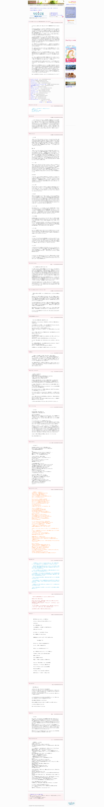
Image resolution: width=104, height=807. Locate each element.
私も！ (32, 94)
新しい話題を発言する (54, 14)
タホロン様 (32, 80)
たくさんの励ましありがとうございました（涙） (39, 84)
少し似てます (33, 96)
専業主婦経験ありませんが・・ (36, 85)
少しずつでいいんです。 (35, 91)
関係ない (32, 86)
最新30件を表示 (49, 102)
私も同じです (33, 93)
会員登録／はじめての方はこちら (71, 4)
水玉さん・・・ (33, 95)
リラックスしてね (34, 89)
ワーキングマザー (52, 5)
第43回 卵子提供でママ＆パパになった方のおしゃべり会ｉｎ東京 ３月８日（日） (44, 8)
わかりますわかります (34, 99)
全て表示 (40, 102)
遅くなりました (33, 81)
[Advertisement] (70, 32)
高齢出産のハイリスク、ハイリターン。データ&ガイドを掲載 (70, 70)
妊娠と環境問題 (60, 5)
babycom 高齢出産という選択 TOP (36, 10)
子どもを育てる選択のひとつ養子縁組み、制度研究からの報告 (70, 78)
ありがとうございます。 (35, 79)
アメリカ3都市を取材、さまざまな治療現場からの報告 (70, 86)
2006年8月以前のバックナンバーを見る (57, 15)
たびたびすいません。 (34, 83)
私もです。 (32, 98)
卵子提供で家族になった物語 (70, 62)
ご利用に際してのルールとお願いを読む (36, 794)
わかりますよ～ (33, 90)
